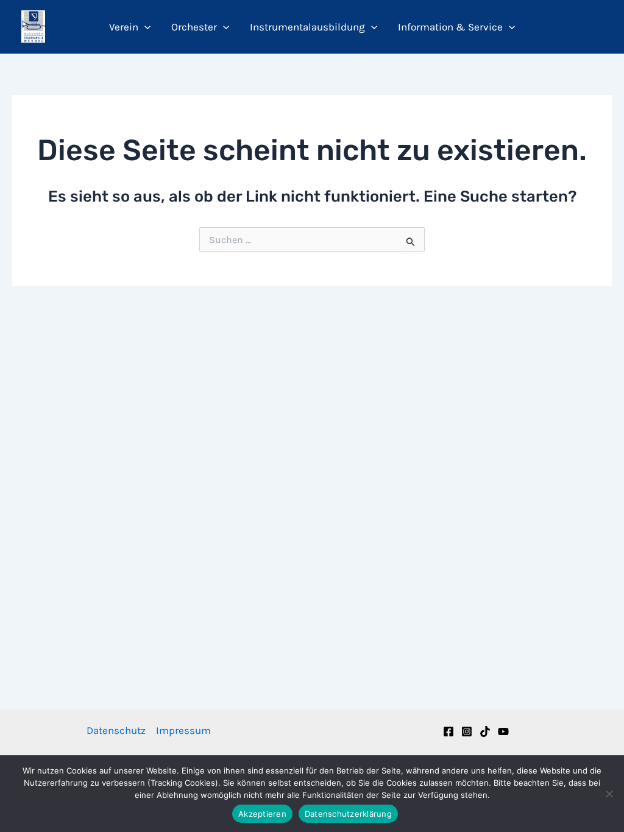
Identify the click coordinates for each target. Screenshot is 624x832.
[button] (144, 27)
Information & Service (450, 27)
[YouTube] (503, 731)
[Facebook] (448, 731)
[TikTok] (485, 731)
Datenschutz (116, 730)
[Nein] (609, 794)
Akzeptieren (262, 814)
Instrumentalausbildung (307, 27)
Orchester (194, 27)
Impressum (183, 730)
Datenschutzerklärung (348, 814)
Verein (123, 27)
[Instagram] (466, 731)
